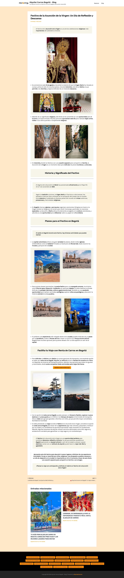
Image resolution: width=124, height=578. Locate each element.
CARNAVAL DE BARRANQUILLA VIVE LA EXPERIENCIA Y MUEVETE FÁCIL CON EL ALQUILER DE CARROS (77, 516)
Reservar (96, 3)
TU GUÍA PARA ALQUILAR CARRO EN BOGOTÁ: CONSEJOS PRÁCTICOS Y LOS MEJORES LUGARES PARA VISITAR (44, 537)
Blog (102, 3)
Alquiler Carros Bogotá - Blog (42, 2)
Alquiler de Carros (35, 541)
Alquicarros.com (78, 574)
